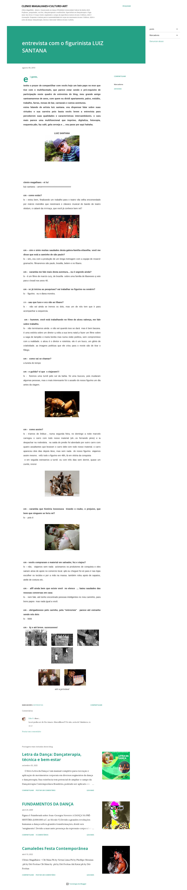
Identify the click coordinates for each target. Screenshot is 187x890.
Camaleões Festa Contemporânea (55, 848)
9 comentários (42, 835)
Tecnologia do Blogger (77, 884)
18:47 (31, 726)
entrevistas (118, 89)
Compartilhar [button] (120, 76)
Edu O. (31, 718)
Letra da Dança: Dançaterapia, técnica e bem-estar (51, 757)
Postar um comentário (31, 731)
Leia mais (90, 790)
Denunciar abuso (157, 41)
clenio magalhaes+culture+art (45, 6)
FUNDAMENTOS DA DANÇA (47, 804)
